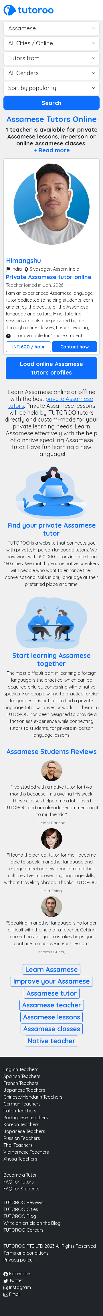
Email (14, 1294)
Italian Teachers (19, 1111)
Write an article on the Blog (32, 1223)
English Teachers (20, 1069)
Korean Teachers (21, 1124)
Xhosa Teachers (20, 1159)
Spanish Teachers (21, 1076)
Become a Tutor (20, 1175)
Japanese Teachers (24, 1090)
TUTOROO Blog (19, 1216)
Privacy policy (18, 1260)
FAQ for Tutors (18, 1182)
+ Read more (51, 150)
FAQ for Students (21, 1189)
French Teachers (20, 1083)
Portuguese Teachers (25, 1117)
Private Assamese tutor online (48, 276)
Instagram (19, 1287)
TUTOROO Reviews (23, 1202)
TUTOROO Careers (23, 1230)
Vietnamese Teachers (26, 1152)
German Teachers (22, 1104)
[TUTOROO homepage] (28, 9)
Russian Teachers (21, 1138)
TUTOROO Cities (20, 1209)
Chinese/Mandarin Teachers (32, 1097)
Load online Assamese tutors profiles (51, 368)
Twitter (15, 1280)
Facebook (19, 1273)
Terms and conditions (26, 1253)
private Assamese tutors (50, 402)
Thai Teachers (18, 1145)
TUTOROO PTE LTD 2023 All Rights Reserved (49, 1246)
